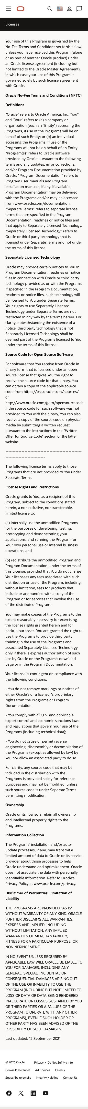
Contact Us (70, 1077)
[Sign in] (69, 9)
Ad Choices (42, 1070)
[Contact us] (79, 9)
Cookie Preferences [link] (17, 1070)
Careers (60, 1070)
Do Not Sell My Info (60, 1062)
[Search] (50, 9)
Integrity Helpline (47, 1077)
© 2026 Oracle (14, 1062)
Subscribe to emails (18, 1077)
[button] (9, 9)
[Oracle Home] (20, 8)
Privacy (39, 1062)
